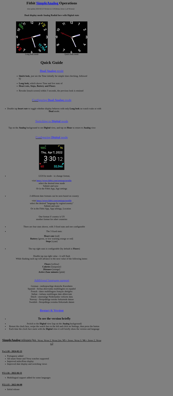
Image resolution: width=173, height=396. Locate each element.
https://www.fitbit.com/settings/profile (54, 180)
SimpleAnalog (47, 3)
